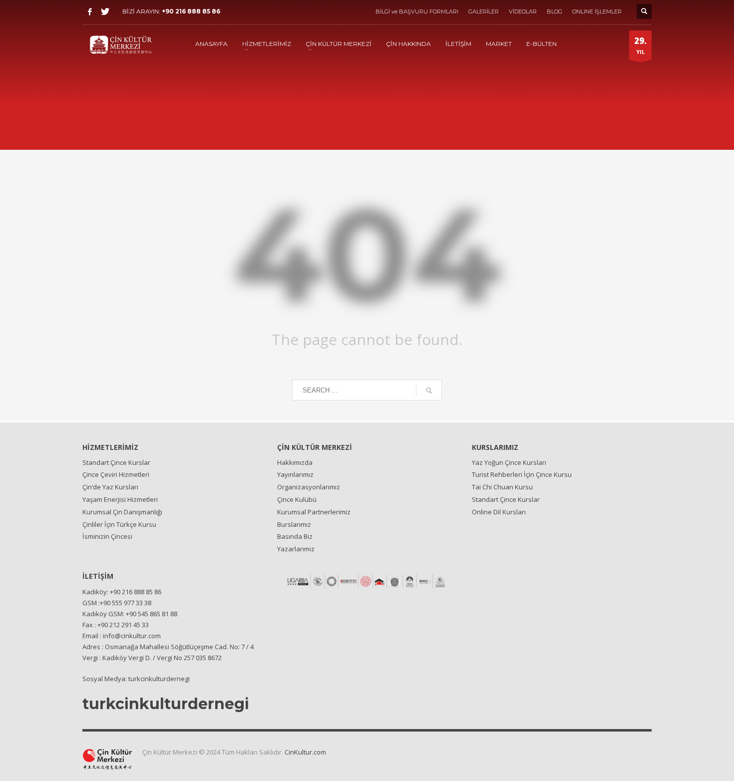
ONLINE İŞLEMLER (597, 11)
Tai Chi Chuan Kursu (502, 486)
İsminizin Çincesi (107, 536)
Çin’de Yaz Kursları (110, 486)
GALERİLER (483, 11)
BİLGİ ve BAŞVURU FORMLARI (416, 11)
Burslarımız (294, 524)
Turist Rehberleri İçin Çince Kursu (522, 474)
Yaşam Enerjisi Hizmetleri (120, 499)
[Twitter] (104, 11)
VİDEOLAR (523, 11)
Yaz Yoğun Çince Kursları (509, 462)
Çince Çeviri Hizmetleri (115, 474)
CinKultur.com (305, 752)
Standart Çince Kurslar (116, 462)
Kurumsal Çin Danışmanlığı (122, 511)
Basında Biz (295, 536)
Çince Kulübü (297, 499)
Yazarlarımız (296, 548)
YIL (640, 45)
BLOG (554, 11)
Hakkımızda (295, 462)
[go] (429, 390)
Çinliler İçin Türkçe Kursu (119, 524)
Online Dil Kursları (499, 511)
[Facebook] (89, 11)
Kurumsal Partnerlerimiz (314, 511)
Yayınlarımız (295, 474)
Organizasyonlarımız (308, 486)
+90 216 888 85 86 (191, 11)
